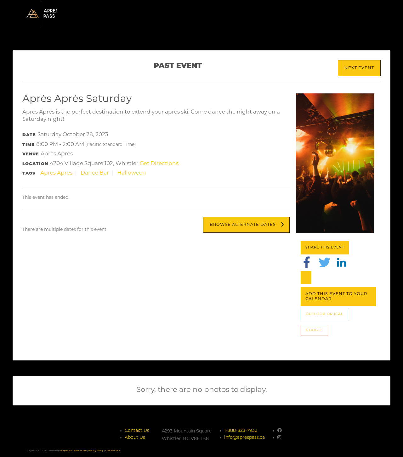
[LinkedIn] (342, 262)
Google (314, 330)
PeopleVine (66, 450)
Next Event (359, 68)
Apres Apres (56, 173)
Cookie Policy (112, 450)
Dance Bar (95, 173)
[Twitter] (325, 262)
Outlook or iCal (324, 314)
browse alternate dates (243, 225)
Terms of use (80, 450)
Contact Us (137, 430)
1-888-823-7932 (240, 430)
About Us (135, 437)
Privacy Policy (96, 450)
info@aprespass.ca (244, 437)
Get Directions (159, 163)
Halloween (131, 173)
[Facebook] (307, 262)
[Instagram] (279, 437)
